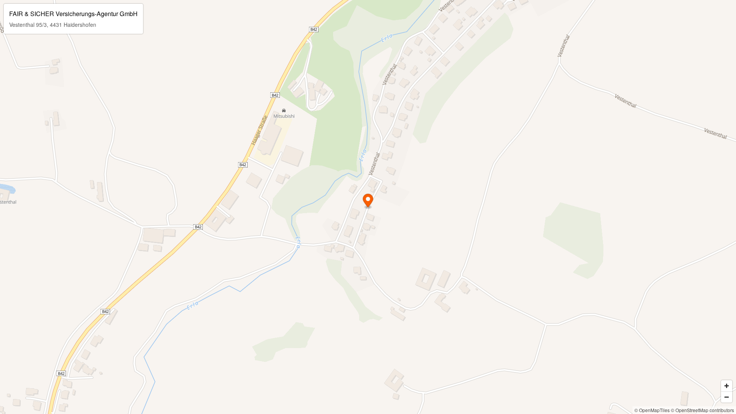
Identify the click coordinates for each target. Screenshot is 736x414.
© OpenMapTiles (652, 410)
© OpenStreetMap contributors (702, 410)
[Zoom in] (726, 385)
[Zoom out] (726, 396)
